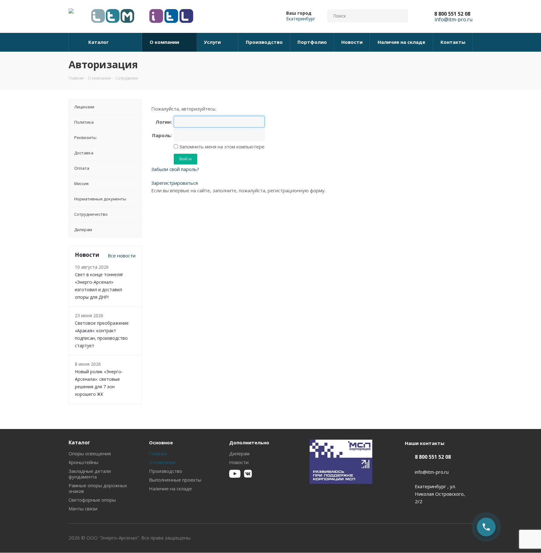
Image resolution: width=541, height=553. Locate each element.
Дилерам (239, 453)
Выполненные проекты (175, 480)
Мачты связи (83, 508)
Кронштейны (83, 462)
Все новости (122, 255)
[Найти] (400, 16)
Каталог (79, 442)
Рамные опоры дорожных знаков (98, 488)
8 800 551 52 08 (452, 13)
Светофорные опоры (92, 500)
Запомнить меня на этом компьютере (221, 146)
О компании (162, 462)
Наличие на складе (170, 488)
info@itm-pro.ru (432, 472)
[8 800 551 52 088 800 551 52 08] (486, 527)
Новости (239, 462)
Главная (158, 453)
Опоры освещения (90, 453)
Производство (165, 471)
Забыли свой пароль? (175, 169)
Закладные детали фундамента (90, 474)
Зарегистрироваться (174, 183)
